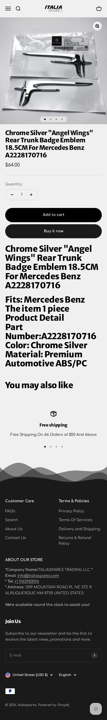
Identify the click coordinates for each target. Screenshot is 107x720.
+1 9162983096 (27, 581)
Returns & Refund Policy (75, 541)
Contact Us (15, 538)
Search (11, 520)
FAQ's (10, 511)
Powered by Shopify (54, 705)
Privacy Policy (71, 511)
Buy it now (53, 231)
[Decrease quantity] (11, 195)
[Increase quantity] (31, 195)
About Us (14, 529)
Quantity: (14, 184)
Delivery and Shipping (79, 529)
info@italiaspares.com (38, 576)
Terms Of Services (75, 520)
